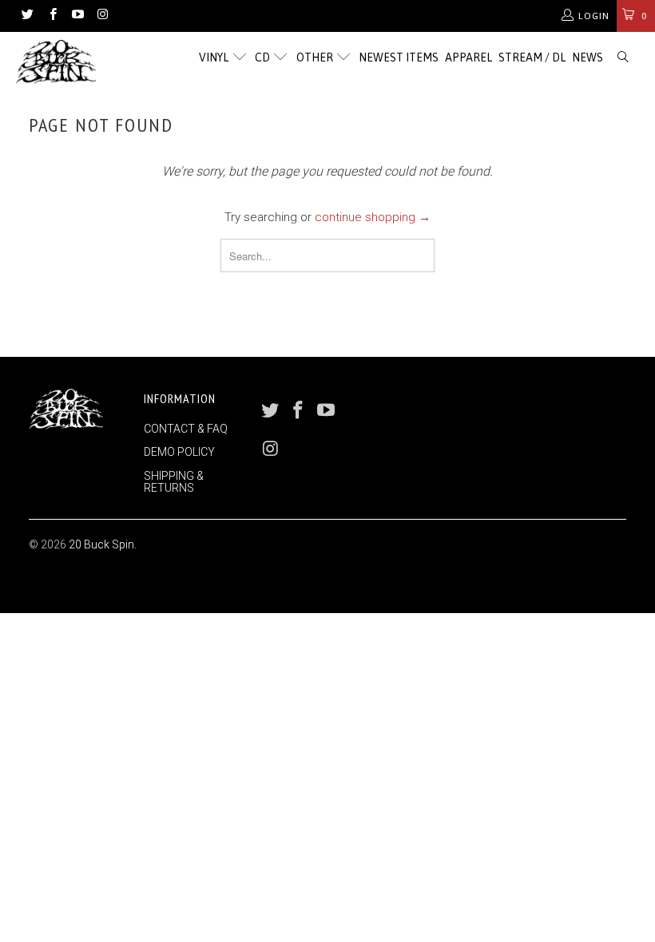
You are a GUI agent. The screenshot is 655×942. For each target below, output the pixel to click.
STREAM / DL (532, 57)
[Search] (623, 57)
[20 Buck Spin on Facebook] (51, 16)
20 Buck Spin (101, 544)
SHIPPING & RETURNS (174, 481)
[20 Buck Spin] (60, 62)
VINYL (215, 57)
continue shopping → (373, 217)
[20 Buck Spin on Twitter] (27, 16)
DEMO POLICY (179, 451)
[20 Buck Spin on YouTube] (77, 16)
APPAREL (468, 57)
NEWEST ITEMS (399, 57)
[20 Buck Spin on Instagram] (102, 16)
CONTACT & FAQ (186, 428)
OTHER (315, 57)
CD (263, 57)
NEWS (587, 57)
